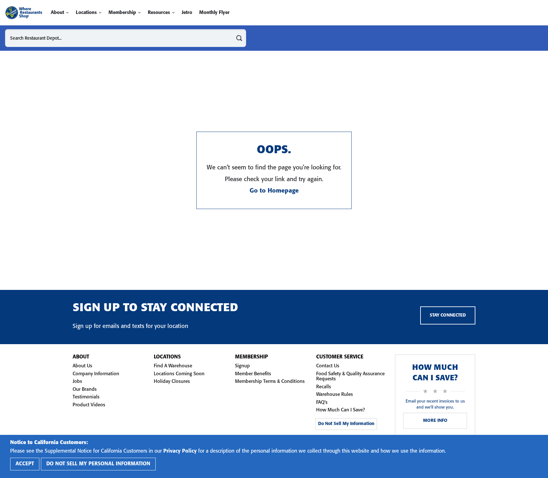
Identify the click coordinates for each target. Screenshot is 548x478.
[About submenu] (67, 12)
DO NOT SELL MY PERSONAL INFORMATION (98, 464)
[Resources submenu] (173, 12)
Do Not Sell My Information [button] (346, 424)
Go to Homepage (274, 191)
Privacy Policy (180, 451)
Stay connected (448, 315)
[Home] (23, 13)
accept (25, 464)
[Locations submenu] (100, 12)
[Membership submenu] (139, 12)
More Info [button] (435, 420)
